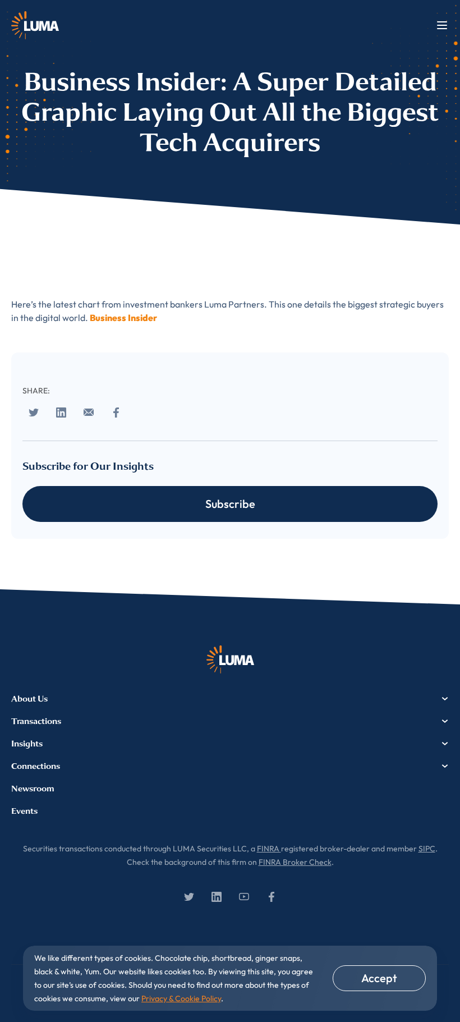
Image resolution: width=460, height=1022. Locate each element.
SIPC (426, 849)
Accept (379, 978)
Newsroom (32, 788)
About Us (29, 698)
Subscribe (230, 504)
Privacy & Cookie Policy (181, 998)
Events (24, 811)
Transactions (36, 721)
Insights (27, 743)
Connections (35, 766)
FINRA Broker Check (295, 862)
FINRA (269, 849)
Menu (442, 25)
